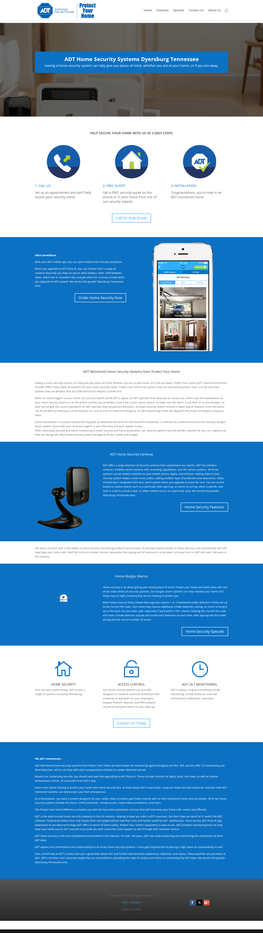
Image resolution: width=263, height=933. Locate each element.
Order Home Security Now (100, 297)
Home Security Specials (205, 631)
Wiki (124, 902)
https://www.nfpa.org (140, 602)
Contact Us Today (131, 723)
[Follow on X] (199, 902)
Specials (178, 10)
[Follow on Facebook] (192, 902)
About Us (214, 10)
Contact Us (196, 10)
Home (148, 10)
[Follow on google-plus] (207, 902)
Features (163, 10)
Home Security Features (204, 507)
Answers (135, 902)
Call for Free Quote (131, 218)
